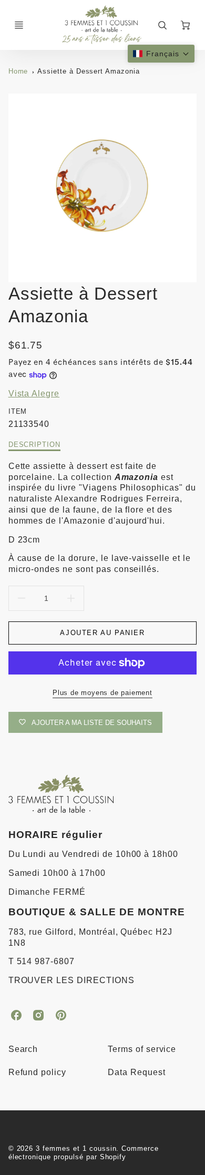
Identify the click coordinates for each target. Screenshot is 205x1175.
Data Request (137, 1072)
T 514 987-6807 (41, 961)
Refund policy (37, 1072)
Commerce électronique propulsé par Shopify (83, 1153)
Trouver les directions (71, 980)
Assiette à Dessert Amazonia (88, 71)
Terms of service (142, 1049)
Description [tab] (34, 444)
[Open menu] (18, 25)
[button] (161, 54)
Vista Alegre (34, 393)
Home (18, 71)
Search (23, 1049)
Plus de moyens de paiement (102, 693)
